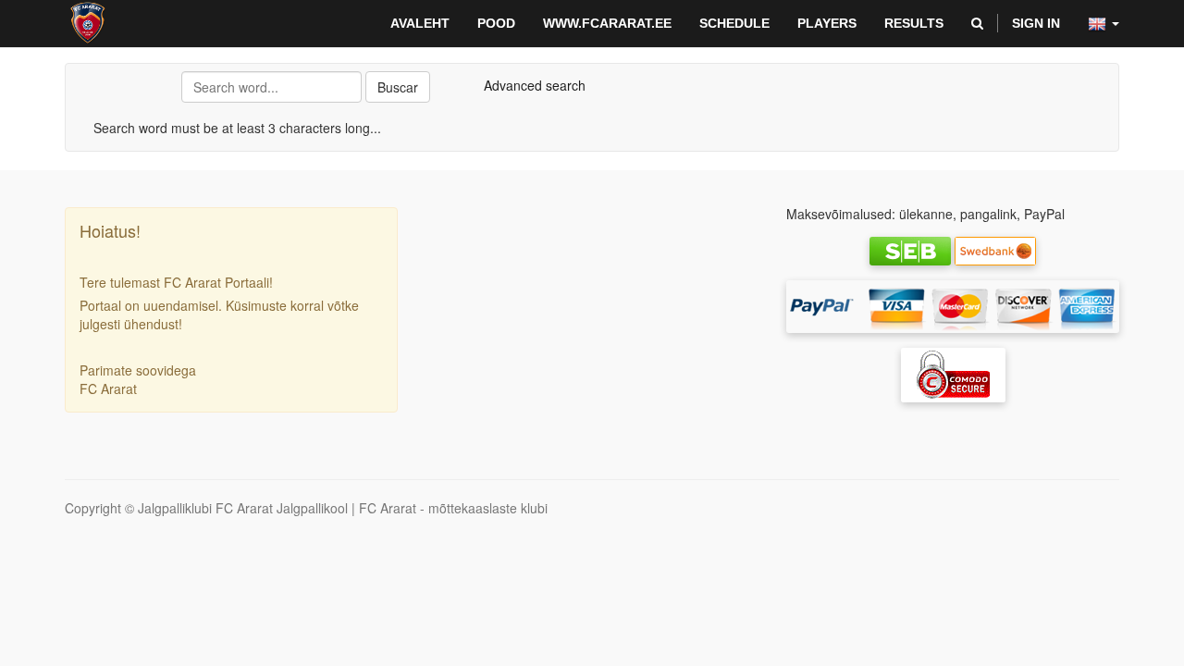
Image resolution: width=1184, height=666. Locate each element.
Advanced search (535, 85)
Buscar (397, 87)
